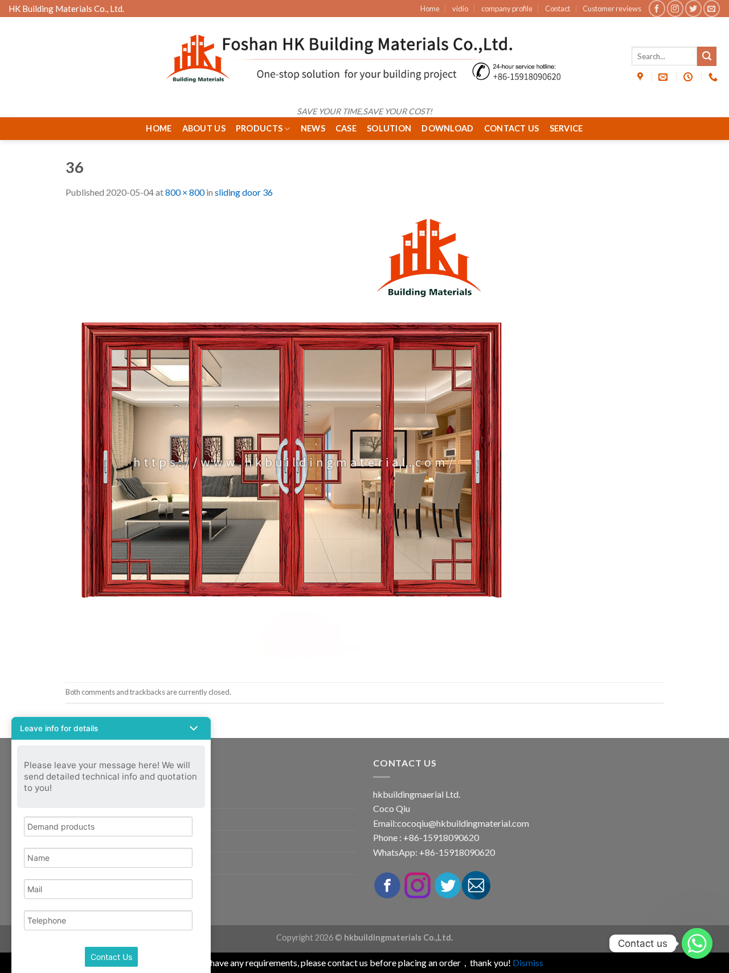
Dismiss (528, 962)
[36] (293, 439)
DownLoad (447, 128)
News (313, 128)
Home (430, 8)
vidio (460, 8)
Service (566, 128)
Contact (557, 8)
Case (346, 128)
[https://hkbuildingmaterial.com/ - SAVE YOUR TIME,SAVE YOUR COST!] (364, 58)
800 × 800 (184, 192)
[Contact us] (697, 943)
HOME (158, 128)
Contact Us (511, 128)
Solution (389, 128)
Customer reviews (612, 8)
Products (259, 128)
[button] (111, 728)
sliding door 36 (244, 192)
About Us (204, 128)
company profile (507, 8)
